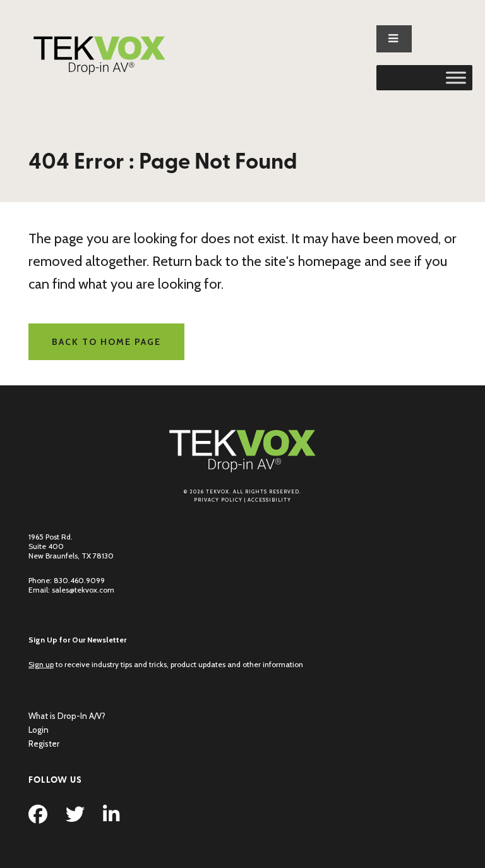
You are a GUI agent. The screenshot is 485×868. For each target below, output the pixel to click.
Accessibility (269, 500)
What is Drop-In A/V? (66, 716)
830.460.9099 (79, 580)
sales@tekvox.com (83, 589)
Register (43, 743)
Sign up (41, 664)
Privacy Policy (218, 500)
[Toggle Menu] (456, 78)
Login (38, 730)
